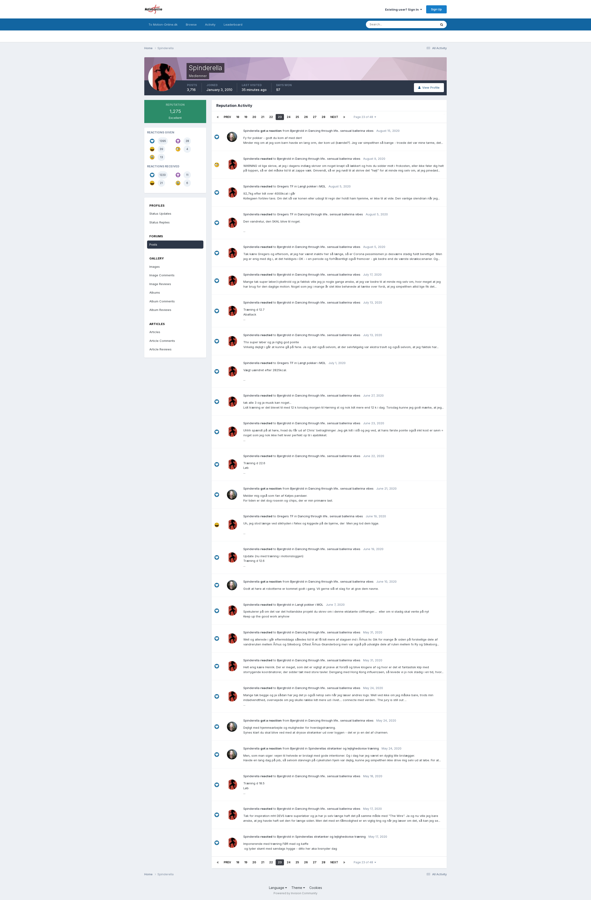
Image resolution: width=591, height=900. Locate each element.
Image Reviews (160, 284)
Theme (297, 888)
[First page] (217, 117)
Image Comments (162, 275)
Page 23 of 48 (364, 117)
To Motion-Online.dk (163, 24)
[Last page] (344, 117)
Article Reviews (160, 349)
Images (154, 266)
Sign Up (436, 9)
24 (288, 117)
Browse (191, 24)
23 (280, 117)
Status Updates (419, 24)
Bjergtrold (297, 130)
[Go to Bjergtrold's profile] (232, 137)
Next (334, 117)
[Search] (442, 24)
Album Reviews (160, 310)
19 (245, 117)
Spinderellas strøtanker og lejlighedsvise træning (343, 748)
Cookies (315, 888)
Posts (153, 244)
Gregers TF (285, 186)
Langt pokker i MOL (312, 186)
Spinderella (251, 130)
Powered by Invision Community (295, 893)
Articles (154, 332)
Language (277, 888)
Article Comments (162, 341)
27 (315, 117)
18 (237, 117)
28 (323, 117)
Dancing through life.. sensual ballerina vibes (341, 130)
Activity (210, 24)
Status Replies (159, 222)
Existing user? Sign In (402, 9)
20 (254, 117)
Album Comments (162, 301)
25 (297, 117)
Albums (154, 292)
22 (271, 117)
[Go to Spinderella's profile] (232, 165)
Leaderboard (233, 24)
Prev (227, 117)
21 (262, 117)
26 (306, 117)
